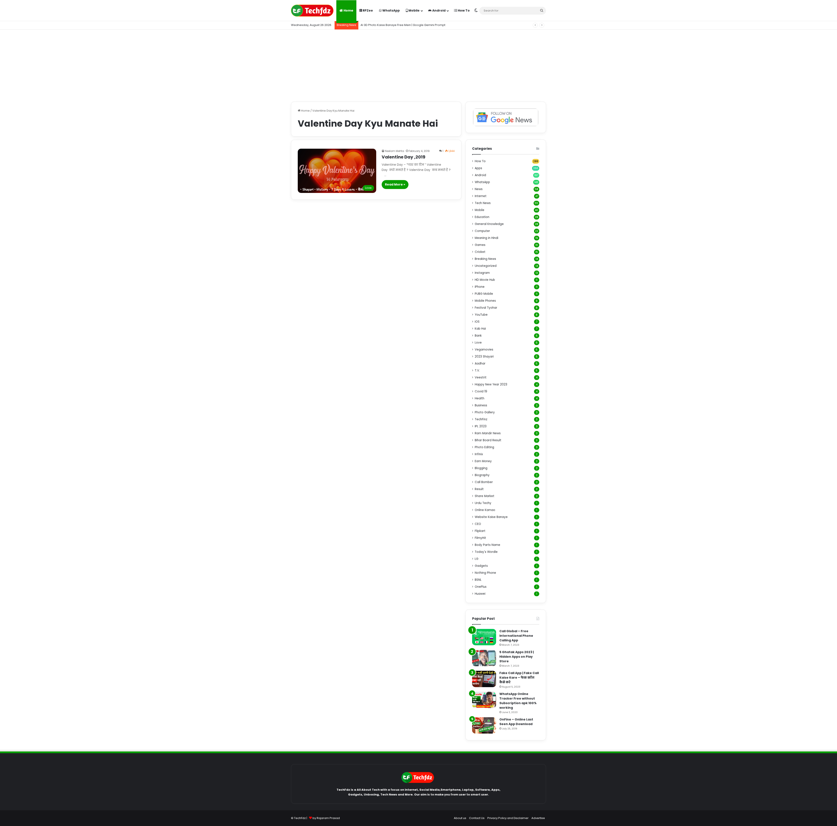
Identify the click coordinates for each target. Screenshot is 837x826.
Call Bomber (484, 482)
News (479, 189)
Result (479, 489)
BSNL (478, 580)
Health (479, 398)
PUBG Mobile (484, 294)
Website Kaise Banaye (491, 517)
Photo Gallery (485, 412)
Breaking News (485, 259)
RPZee (367, 10)
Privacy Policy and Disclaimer (508, 818)
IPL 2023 (481, 426)
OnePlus (481, 587)
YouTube (481, 315)
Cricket (480, 252)
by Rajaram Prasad (326, 818)
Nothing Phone (485, 573)
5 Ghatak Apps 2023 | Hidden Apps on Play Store (516, 656)
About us (460, 818)
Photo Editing (484, 447)
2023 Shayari (484, 356)
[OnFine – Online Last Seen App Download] (484, 725)
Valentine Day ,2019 (403, 157)
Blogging (481, 468)
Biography (482, 475)
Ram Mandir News (488, 433)
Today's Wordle (486, 552)
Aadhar (480, 363)
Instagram (482, 273)
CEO (478, 524)
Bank (478, 336)
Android (439, 10)
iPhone (480, 287)
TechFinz (481, 419)
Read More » (395, 184)
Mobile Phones (485, 301)
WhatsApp (391, 10)
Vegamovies (484, 349)
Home (348, 10)
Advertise (538, 818)
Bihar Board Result (488, 440)
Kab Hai (480, 329)
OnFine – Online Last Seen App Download (516, 721)
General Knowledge (489, 224)
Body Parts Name (487, 545)
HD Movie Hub (485, 280)
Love (478, 343)
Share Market (484, 496)
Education (482, 217)
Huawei (480, 594)
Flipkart (480, 531)
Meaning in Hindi (486, 238)
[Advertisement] (418, 64)
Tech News (483, 203)
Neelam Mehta (394, 151)
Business (481, 405)
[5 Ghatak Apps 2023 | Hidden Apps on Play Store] (484, 658)
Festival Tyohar (486, 308)
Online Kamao (485, 510)
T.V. (477, 370)
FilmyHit (480, 538)
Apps (478, 168)
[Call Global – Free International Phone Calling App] (484, 637)
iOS (477, 322)
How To (463, 10)
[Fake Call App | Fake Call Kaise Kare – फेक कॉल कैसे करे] (484, 679)
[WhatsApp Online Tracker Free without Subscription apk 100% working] (484, 700)
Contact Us (477, 818)
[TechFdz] (312, 11)
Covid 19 (481, 391)
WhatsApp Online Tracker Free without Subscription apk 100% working (518, 701)
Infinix (479, 454)
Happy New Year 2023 (491, 384)
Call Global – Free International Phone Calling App (516, 635)
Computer (482, 231)
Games (480, 245)
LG (476, 559)
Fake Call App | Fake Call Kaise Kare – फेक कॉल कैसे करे (519, 677)
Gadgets (481, 566)
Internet (481, 196)
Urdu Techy (483, 503)
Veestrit (481, 377)
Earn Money (483, 461)
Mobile (414, 10)
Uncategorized (486, 266)
